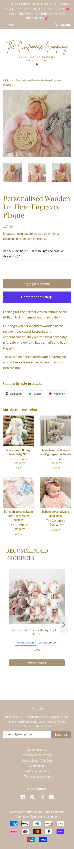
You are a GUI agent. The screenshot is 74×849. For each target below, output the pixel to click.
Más (11, 25)
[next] (64, 625)
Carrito (65, 25)
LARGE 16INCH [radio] (47, 642)
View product (37, 663)
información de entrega (37, 755)
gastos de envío (45, 233)
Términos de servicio (37, 776)
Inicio (6, 80)
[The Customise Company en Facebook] (22, 798)
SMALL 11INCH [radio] (25, 642)
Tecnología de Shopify (44, 816)
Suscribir (60, 734)
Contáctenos (37, 765)
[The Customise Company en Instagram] (41, 798)
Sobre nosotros (37, 749)
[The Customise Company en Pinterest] (32, 798)
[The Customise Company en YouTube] (51, 798)
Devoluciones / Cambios (37, 760)
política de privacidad (37, 771)
